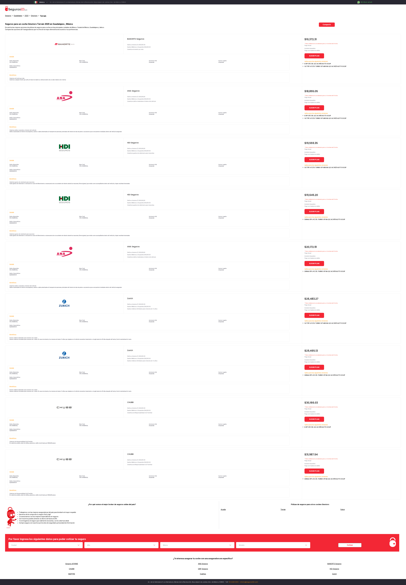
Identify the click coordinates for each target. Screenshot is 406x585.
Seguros (8, 16)
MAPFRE (71, 574)
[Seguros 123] (203, 8)
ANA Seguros (203, 564)
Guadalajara (18, 16)
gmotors (34, 16)
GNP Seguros (203, 569)
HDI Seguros (334, 569)
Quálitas (203, 574)
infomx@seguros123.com (249, 582)
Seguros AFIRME (71, 564)
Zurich (334, 574)
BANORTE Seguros (334, 564)
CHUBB (71, 569)
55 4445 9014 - (234, 582)
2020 (26, 16)
